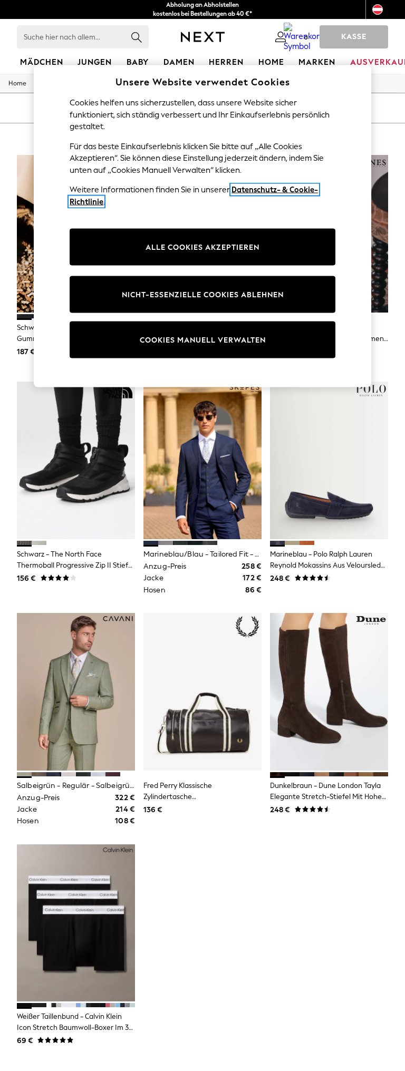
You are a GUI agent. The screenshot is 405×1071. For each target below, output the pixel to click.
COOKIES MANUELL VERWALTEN (203, 339)
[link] (280, 36)
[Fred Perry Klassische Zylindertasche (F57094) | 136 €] (202, 692)
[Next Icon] (203, 37)
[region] (202, 226)
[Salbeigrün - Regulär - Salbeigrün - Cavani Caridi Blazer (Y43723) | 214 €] (76, 692)
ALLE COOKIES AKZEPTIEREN (202, 246)
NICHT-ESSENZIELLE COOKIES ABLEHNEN (203, 294)
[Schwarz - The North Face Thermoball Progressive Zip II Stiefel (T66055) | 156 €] (76, 460)
